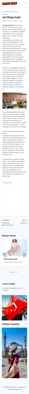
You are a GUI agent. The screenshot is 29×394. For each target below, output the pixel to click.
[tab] (11, 272)
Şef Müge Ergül (7, 182)
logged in (13, 288)
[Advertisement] (14, 201)
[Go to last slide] (4, 255)
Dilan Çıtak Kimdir (10, 259)
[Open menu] (25, 3)
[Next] (24, 255)
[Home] (3, 11)
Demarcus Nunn (9, 262)
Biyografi (5, 14)
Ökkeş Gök (23, 222)
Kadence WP (18, 389)
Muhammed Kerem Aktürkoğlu (7, 223)
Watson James (7, 21)
